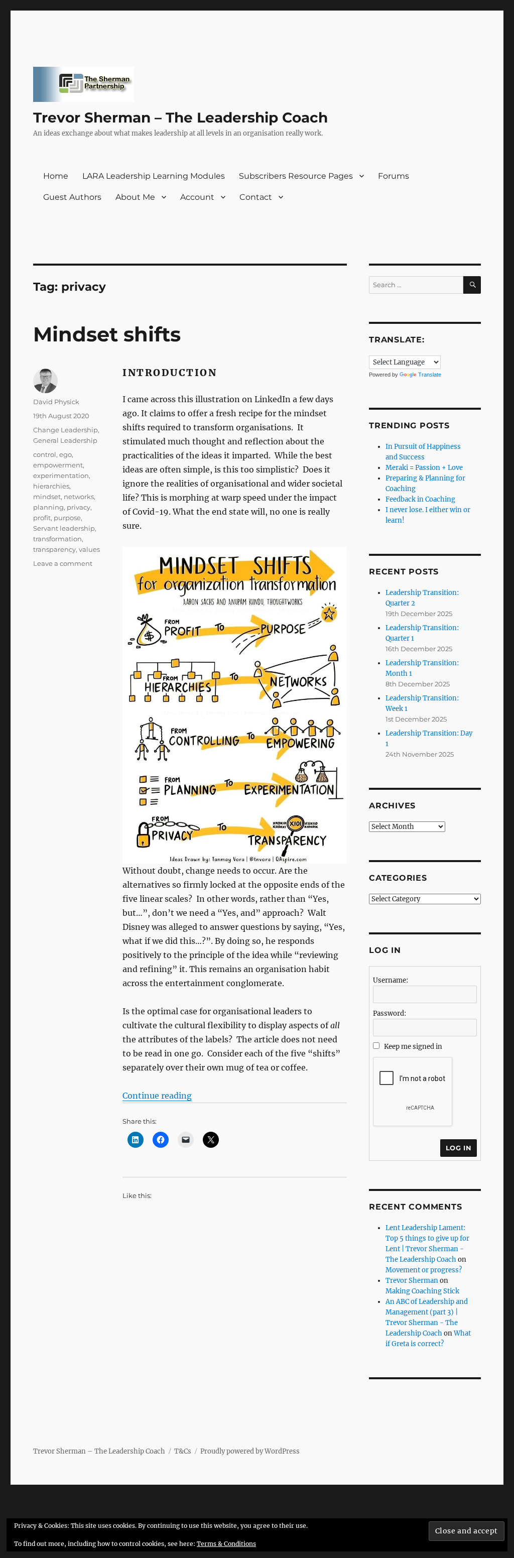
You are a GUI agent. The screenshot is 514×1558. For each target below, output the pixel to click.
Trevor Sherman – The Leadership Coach (180, 117)
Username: (390, 980)
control (44, 454)
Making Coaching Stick (422, 1291)
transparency (54, 549)
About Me (135, 197)
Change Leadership (65, 430)
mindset (47, 497)
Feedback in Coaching (420, 499)
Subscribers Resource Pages (296, 176)
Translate (429, 375)
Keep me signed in (413, 1046)
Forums (393, 176)
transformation (57, 539)
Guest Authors (72, 197)
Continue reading (157, 1096)
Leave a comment (62, 563)
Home (55, 176)
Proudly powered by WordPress (250, 1451)
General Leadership (65, 440)
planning (48, 507)
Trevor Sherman (412, 1280)
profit (42, 518)
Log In (459, 1148)
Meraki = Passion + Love (424, 467)
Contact (255, 197)
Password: (389, 1013)
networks (79, 497)
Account (197, 197)
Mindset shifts (107, 334)
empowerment (58, 465)
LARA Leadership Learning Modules (153, 176)
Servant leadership (64, 528)
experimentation (61, 475)
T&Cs (182, 1451)
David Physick (56, 402)
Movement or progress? (424, 1270)
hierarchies (51, 486)
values (89, 549)
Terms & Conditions (226, 1543)
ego (65, 454)
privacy (78, 507)
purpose (67, 518)
